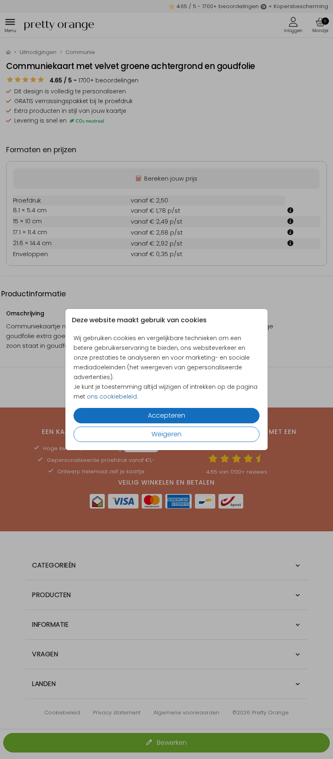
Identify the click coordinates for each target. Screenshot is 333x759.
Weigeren (166, 434)
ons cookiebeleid (112, 396)
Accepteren (166, 415)
